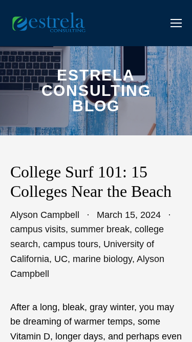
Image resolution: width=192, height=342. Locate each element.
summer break (100, 229)
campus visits (38, 229)
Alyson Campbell (44, 215)
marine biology (102, 259)
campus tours (70, 244)
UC (61, 259)
